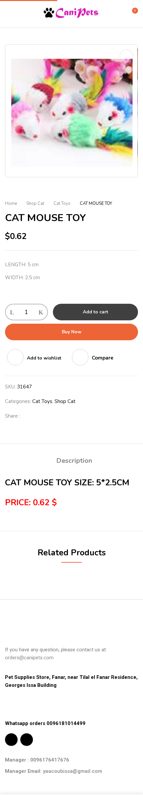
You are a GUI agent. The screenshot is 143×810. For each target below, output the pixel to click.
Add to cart (95, 312)
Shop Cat (35, 203)
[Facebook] (29, 416)
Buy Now (71, 332)
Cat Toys (62, 203)
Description (74, 460)
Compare (102, 358)
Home (11, 203)
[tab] (74, 460)
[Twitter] (40, 416)
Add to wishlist (44, 358)
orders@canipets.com (29, 658)
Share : (12, 416)
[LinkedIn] (50, 416)
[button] (132, 13)
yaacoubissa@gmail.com (72, 771)
